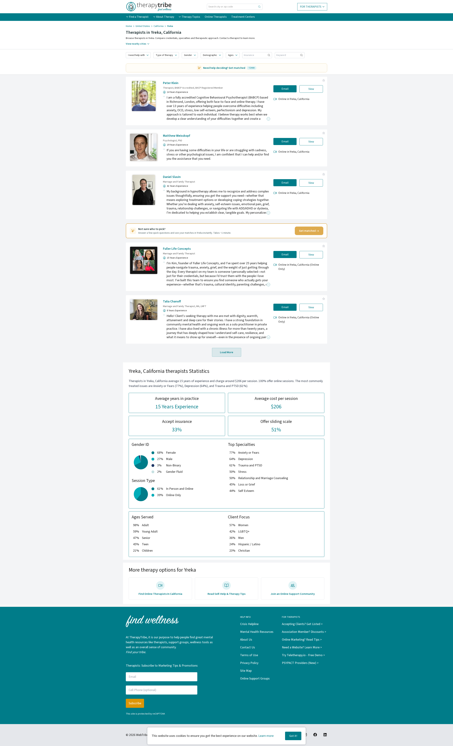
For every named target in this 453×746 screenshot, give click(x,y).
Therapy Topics (191, 17)
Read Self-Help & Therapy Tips (226, 594)
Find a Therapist (139, 17)
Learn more (266, 736)
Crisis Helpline (249, 624)
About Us (246, 639)
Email (285, 89)
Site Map (246, 671)
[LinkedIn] (325, 735)
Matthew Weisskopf (176, 136)
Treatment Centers (243, 17)
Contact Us (247, 647)
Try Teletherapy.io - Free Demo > (303, 655)
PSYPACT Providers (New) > (300, 663)
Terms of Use (249, 655)
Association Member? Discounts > (304, 632)
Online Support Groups (255, 678)
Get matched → (309, 231)
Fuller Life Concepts (177, 249)
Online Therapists (216, 17)
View (311, 89)
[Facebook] (315, 735)
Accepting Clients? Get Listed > (302, 624)
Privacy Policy (249, 663)
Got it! (293, 736)
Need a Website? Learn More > (302, 647)
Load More (226, 352)
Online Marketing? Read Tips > (302, 639)
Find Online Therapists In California (160, 594)
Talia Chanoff (172, 301)
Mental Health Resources (256, 632)
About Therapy (165, 17)
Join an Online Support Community (293, 594)
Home (129, 26)
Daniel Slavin (172, 177)
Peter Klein (170, 83)
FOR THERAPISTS (310, 7)
